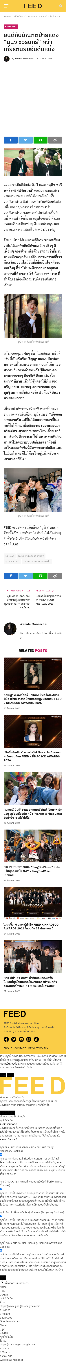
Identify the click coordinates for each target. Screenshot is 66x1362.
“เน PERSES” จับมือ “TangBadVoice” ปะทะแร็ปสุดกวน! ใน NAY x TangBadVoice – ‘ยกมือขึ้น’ (32, 871)
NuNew (10, 556)
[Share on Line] (40, 140)
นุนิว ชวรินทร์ (12, 562)
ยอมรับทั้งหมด (7, 1113)
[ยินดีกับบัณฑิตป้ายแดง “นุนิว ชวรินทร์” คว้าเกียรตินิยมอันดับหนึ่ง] (33, 162)
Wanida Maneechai (24, 58)
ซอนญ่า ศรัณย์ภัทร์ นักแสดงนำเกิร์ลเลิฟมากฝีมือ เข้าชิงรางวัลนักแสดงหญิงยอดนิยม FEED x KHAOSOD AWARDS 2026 (33, 699)
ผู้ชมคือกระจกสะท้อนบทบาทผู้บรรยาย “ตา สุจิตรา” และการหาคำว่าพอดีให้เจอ (17, 602)
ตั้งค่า (29, 1067)
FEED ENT (11, 26)
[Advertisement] (33, 98)
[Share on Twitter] (25, 140)
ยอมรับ (10, 1075)
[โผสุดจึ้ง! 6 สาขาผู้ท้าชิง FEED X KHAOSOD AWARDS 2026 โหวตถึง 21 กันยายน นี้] (33, 903)
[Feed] (33, 6)
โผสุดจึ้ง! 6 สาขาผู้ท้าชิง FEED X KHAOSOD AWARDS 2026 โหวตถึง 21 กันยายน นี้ (31, 926)
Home (7, 16)
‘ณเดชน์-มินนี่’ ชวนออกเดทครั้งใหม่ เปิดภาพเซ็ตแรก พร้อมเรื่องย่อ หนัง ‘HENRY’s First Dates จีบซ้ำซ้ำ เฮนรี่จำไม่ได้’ (33, 813)
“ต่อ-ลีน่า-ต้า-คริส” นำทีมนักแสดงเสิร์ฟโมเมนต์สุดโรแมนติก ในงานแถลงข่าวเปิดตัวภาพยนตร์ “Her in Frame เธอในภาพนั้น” (30, 982)
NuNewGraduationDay (31, 556)
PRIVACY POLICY (38, 1048)
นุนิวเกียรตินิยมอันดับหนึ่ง (37, 562)
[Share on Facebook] (11, 140)
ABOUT (8, 1048)
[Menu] (6, 6)
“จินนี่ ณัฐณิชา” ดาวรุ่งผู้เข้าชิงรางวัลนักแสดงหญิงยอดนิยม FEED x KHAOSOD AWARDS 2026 (32, 756)
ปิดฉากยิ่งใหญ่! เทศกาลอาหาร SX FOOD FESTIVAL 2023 (48, 600)
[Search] (60, 6)
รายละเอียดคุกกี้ (8, 1139)
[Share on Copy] (55, 140)
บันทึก (3, 1277)
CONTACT (20, 1048)
